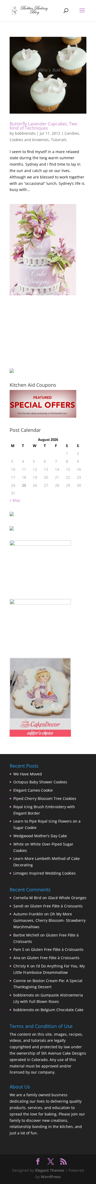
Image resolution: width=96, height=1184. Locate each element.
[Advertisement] (36, 331)
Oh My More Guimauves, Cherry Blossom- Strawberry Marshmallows (49, 920)
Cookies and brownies (29, 139)
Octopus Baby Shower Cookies (40, 781)
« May (15, 500)
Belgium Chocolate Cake (62, 1009)
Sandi (18, 905)
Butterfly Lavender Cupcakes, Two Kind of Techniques (43, 126)
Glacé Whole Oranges (67, 897)
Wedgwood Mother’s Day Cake (40, 835)
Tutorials (59, 139)
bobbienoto (25, 133)
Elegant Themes (49, 1170)
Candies (72, 133)
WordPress (51, 1176)
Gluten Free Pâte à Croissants (56, 905)
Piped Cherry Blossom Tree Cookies (44, 798)
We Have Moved (27, 773)
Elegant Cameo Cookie (33, 790)
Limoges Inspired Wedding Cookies (44, 873)
